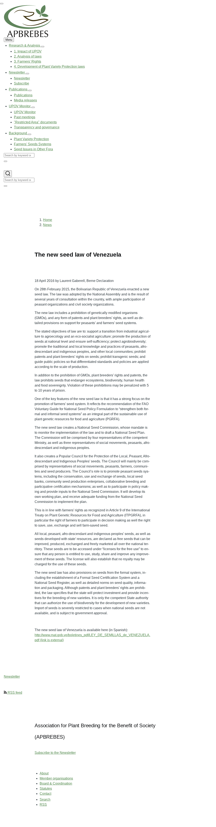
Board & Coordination (56, 783)
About (44, 773)
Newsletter (12, 676)
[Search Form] (8, 173)
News (47, 225)
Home (47, 220)
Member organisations (56, 778)
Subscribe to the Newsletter (55, 752)
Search (45, 799)
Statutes (46, 788)
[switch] (1, 3)
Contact (45, 793)
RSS (43, 804)
